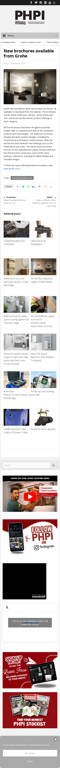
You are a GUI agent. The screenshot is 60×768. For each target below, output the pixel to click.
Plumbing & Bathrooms (22, 178)
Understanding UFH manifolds (14, 242)
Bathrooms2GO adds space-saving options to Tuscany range (16, 319)
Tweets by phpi (30, 623)
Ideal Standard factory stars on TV (15, 200)
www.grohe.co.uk (12, 168)
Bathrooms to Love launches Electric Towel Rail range (16, 282)
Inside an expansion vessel (25, 42)
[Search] (53, 465)
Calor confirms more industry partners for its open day (44, 201)
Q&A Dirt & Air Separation (38, 242)
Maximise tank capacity (43, 429)
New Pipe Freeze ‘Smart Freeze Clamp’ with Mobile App (22, 395)
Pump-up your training (43, 391)
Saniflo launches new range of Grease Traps (16, 430)
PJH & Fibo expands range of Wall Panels (42, 280)
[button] (55, 739)
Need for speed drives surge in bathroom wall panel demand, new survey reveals (16, 358)
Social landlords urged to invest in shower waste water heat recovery (42, 321)
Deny (30, 761)
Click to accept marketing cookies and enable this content (30, 623)
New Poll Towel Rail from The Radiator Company (42, 357)
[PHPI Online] (30, 17)
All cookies (30, 753)
